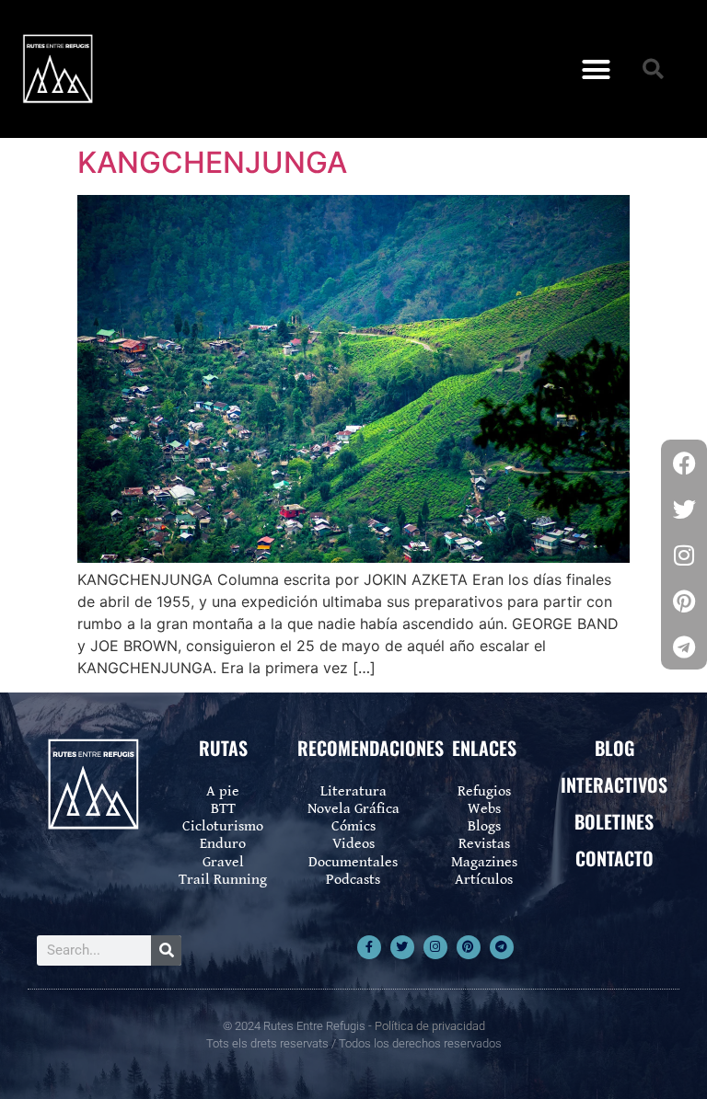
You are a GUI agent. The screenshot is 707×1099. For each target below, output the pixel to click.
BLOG (614, 747)
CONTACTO (614, 858)
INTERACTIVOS (614, 784)
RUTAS (223, 747)
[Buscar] (166, 950)
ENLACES (484, 747)
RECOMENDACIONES (370, 747)
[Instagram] (435, 947)
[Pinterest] (469, 947)
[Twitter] (402, 947)
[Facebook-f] (369, 947)
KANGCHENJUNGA (212, 162)
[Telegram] (502, 947)
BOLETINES (614, 821)
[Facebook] (684, 463)
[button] (596, 69)
